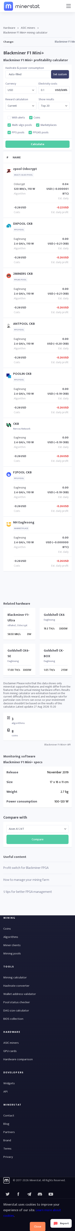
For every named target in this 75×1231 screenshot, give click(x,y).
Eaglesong (20, 238)
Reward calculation (16, 99)
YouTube (40, 1194)
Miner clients (12, 945)
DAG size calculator (16, 1010)
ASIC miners (28, 27)
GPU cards (10, 1051)
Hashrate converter (16, 985)
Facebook (18, 1194)
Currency (10, 83)
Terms (7, 1148)
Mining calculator (15, 977)
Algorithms (10, 937)
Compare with (15, 817)
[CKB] (9, 426)
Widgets (9, 1083)
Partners (9, 1132)
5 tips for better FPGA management (27, 892)
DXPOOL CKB (22, 224)
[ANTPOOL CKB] (9, 327)
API (5, 1091)
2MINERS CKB (23, 274)
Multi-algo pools (22, 125)
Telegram (29, 1194)
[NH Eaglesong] (9, 525)
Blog (6, 1123)
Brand (7, 1140)
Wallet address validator (19, 994)
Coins (37, 117)
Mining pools (12, 953)
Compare (38, 839)
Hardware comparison (18, 1059)
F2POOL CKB (22, 472)
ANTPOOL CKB (24, 324)
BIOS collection (13, 1018)
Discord (51, 1194)
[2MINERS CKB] (9, 276)
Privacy (8, 1156)
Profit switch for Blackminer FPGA (26, 868)
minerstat (22, 6)
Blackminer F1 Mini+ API (57, 745)
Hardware (9, 27)
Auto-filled (15, 74)
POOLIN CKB (22, 374)
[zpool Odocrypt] (9, 172)
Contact (8, 1115)
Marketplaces (48, 125)
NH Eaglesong (23, 522)
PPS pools (18, 132)
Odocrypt (19, 184)
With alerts (18, 117)
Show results (46, 99)
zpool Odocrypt (25, 169)
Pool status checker (16, 1002)
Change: (8, 41)
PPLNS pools (41, 132)
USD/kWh (61, 90)
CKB (16, 424)
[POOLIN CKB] (9, 377)
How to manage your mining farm (26, 880)
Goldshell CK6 (54, 615)
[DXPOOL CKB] (9, 226)
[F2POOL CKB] (9, 475)
